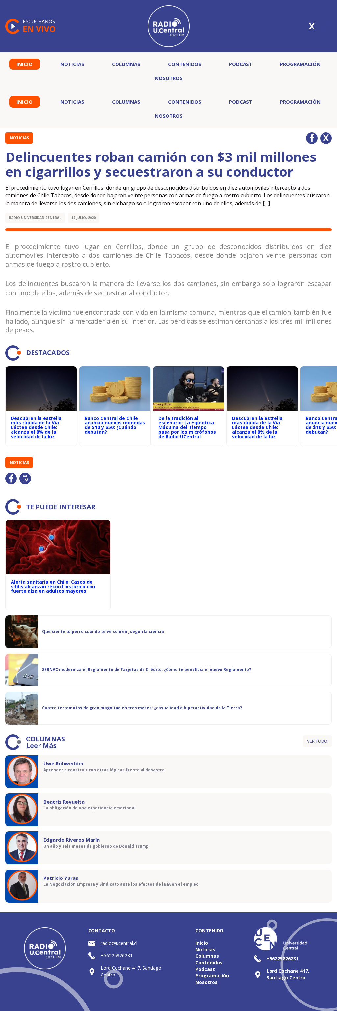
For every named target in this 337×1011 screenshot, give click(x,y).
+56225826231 (117, 955)
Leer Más (41, 745)
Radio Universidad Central (35, 217)
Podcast (240, 64)
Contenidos (184, 64)
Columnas (126, 64)
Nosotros (169, 78)
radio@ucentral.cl (119, 943)
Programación (300, 64)
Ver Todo (317, 741)
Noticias (72, 64)
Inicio (24, 64)
